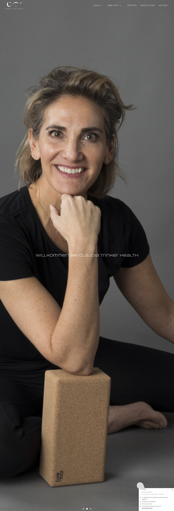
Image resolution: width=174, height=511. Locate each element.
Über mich (113, 5)
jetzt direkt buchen (147, 508)
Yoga (96, 5)
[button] (98, 5)
